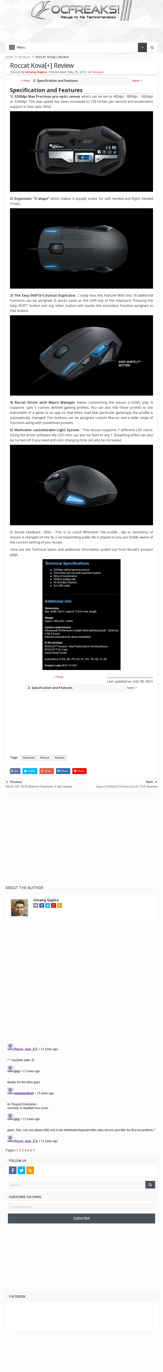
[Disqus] (81, 986)
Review (60, 757)
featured (29, 757)
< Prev (26, 80)
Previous (16, 782)
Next (149, 782)
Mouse (44, 757)
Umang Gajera (36, 72)
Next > (136, 80)
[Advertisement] (81, 29)
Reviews (98, 72)
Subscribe (81, 1219)
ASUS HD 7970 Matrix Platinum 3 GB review (39, 786)
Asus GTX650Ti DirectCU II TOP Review (126, 786)
